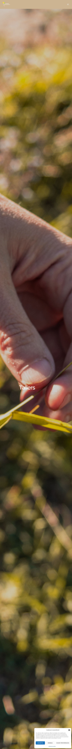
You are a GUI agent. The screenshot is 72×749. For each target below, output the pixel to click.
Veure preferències (62, 743)
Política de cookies (52, 746)
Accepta (40, 743)
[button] (69, 730)
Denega (50, 743)
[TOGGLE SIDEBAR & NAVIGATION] (68, 4)
